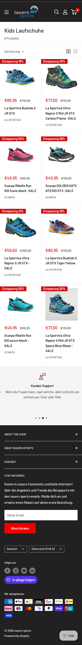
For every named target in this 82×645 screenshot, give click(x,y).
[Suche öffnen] (56, 12)
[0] (74, 12)
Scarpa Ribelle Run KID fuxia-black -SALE (20, 188)
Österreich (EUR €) (43, 549)
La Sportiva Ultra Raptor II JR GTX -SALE (17, 263)
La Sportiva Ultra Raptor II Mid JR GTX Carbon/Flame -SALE (60, 113)
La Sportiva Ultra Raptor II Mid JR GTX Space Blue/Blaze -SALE (60, 343)
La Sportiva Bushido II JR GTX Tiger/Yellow (61, 260)
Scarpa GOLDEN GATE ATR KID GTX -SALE (61, 188)
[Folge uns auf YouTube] (24, 571)
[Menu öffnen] (6, 12)
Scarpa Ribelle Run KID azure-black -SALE (17, 340)
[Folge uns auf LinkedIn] (32, 571)
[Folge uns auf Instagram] (16, 571)
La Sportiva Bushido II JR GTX (20, 110)
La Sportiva (12, 120)
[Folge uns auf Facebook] (7, 571)
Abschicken (20, 528)
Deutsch (12, 549)
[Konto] (65, 12)
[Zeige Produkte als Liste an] (76, 51)
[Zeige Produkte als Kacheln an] (68, 51)
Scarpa (9, 197)
